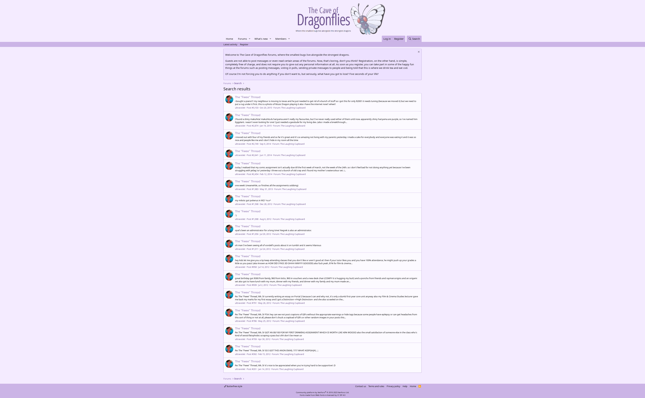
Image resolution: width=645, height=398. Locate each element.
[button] (249, 39)
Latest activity (230, 44)
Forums (242, 38)
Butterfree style (234, 386)
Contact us (360, 386)
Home (229, 38)
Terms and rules (376, 386)
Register (244, 44)
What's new (261, 38)
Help (405, 386)
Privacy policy (393, 386)
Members (280, 38)
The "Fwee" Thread (247, 97)
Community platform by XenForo (322, 392)
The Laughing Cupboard (293, 107)
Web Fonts (320, 395)
